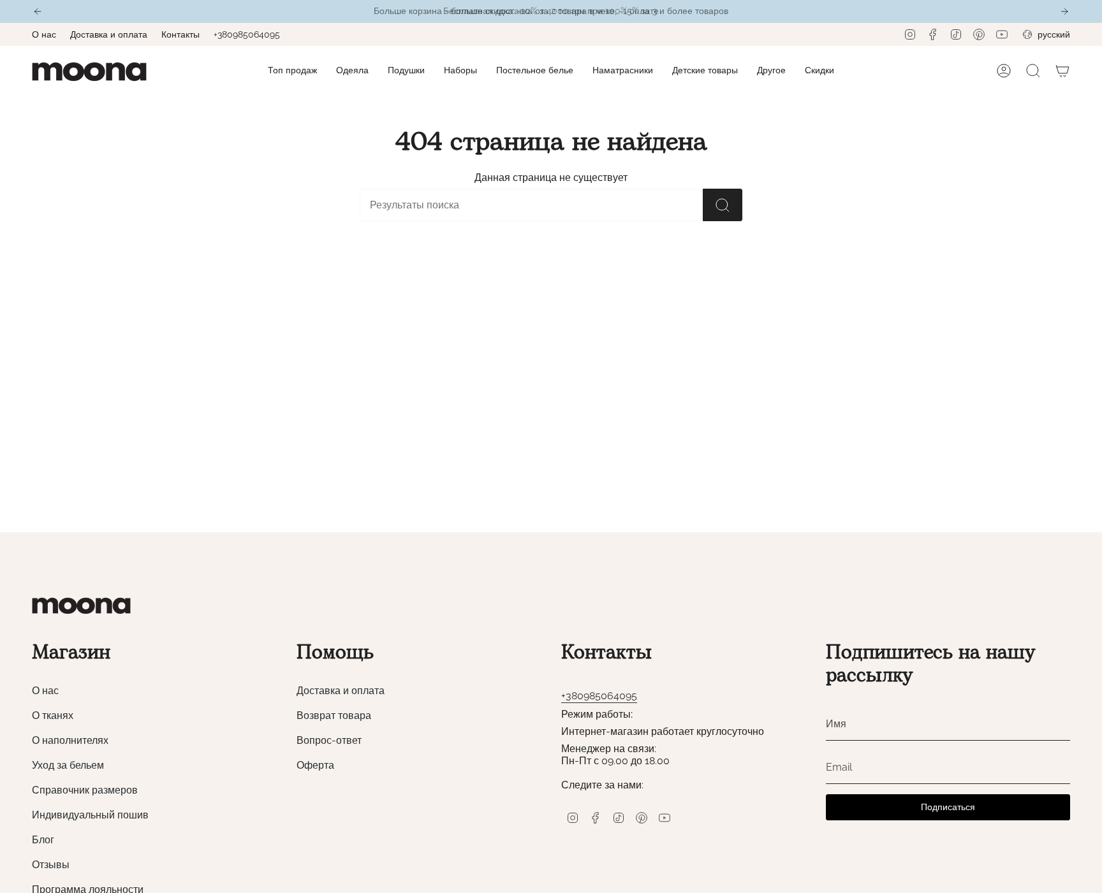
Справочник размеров (85, 790)
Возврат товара (334, 715)
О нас (44, 34)
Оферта (315, 765)
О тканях (52, 715)
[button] (352, 71)
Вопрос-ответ (329, 740)
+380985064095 (247, 34)
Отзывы (51, 865)
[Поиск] (722, 205)
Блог (43, 840)
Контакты (180, 34)
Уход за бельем (68, 765)
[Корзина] (1062, 71)
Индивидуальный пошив (90, 815)
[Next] (1064, 11)
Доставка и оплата (108, 34)
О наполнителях (70, 740)
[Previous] (37, 11)
